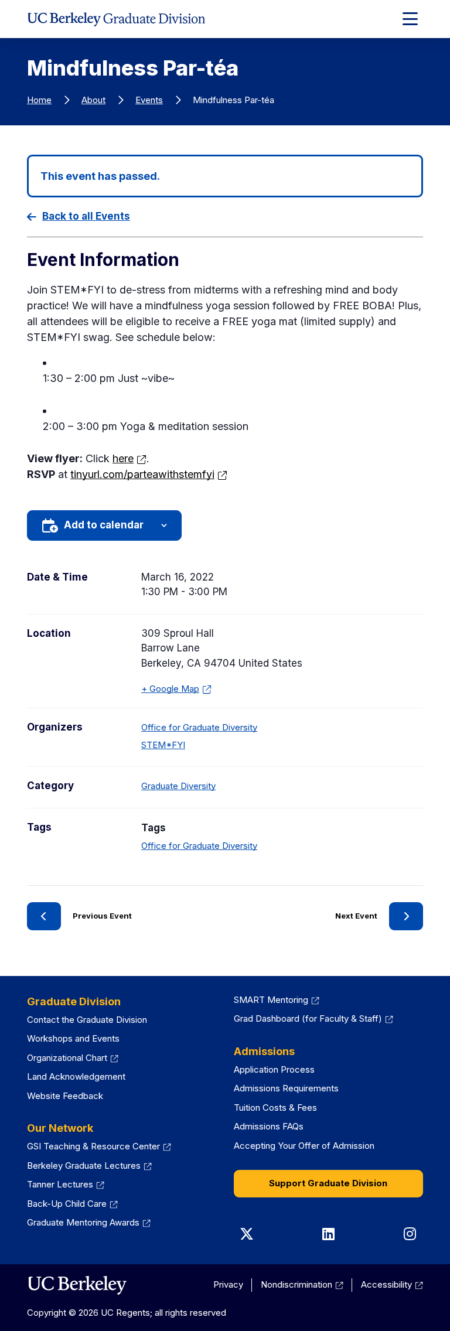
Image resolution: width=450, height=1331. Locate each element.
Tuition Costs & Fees (275, 1107)
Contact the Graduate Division (87, 1019)
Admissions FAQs (269, 1126)
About (93, 99)
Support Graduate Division (328, 1183)
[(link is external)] (77, 1285)
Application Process (274, 1069)
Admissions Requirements (286, 1088)
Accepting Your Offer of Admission (304, 1145)
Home (39, 99)
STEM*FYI (163, 744)
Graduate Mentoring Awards (89, 1222)
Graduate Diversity (178, 785)
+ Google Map (172, 689)
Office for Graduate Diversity (199, 727)
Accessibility (392, 1284)
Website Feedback (65, 1095)
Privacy (228, 1284)
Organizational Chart (72, 1057)
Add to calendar (104, 525)
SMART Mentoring (276, 999)
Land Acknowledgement (76, 1076)
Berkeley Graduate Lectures (89, 1165)
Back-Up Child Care (72, 1203)
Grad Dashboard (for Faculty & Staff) (313, 1018)
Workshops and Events (73, 1038)
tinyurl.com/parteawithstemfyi (148, 474)
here (129, 458)
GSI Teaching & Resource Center (99, 1146)
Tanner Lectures (65, 1184)
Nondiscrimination (302, 1284)
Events (149, 99)
